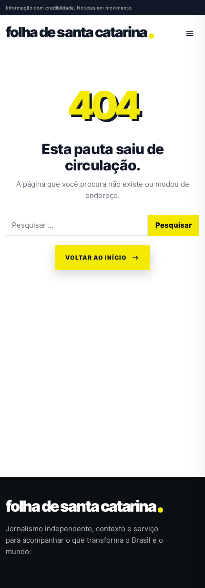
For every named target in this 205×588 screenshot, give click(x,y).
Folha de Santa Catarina (81, 506)
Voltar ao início (95, 257)
